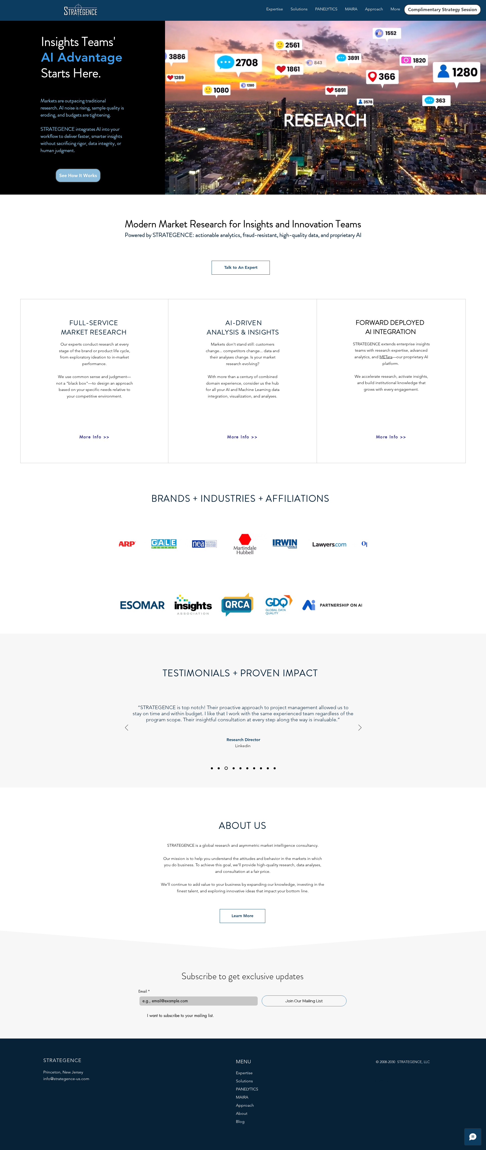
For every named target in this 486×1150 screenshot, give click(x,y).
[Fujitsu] (261, 768)
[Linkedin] (226, 768)
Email (144, 991)
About (241, 1113)
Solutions (244, 1081)
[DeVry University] (254, 768)
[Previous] (126, 728)
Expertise (244, 1072)
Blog (240, 1121)
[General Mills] (268, 768)
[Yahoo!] (247, 768)
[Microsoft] (233, 768)
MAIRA (242, 1097)
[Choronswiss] (275, 768)
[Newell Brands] (219, 768)
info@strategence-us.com (66, 1078)
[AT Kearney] (240, 768)
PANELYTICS (247, 1089)
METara (385, 356)
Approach (245, 1105)
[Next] (359, 728)
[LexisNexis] (212, 768)
